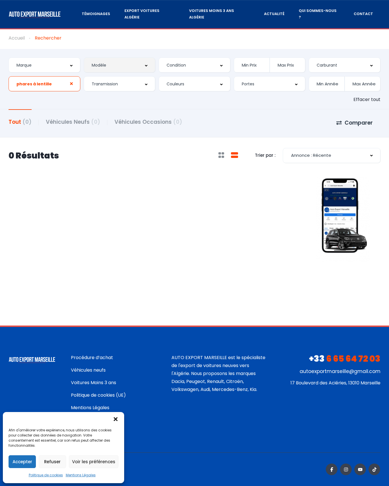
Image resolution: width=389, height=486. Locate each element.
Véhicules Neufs (73, 122)
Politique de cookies (46, 475)
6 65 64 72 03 (344, 359)
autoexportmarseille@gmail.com (340, 371)
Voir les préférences (93, 462)
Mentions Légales (81, 475)
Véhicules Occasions (148, 122)
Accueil (17, 38)
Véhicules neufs (88, 370)
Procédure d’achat (92, 357)
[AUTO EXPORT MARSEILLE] (35, 14)
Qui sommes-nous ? (318, 13)
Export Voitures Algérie (141, 13)
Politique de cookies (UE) (98, 395)
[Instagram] (346, 469)
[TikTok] (374, 469)
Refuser (52, 462)
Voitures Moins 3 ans (93, 382)
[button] (115, 419)
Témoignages (96, 13)
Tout (20, 122)
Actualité (274, 13)
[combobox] (44, 65)
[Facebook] (331, 469)
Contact (363, 13)
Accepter (22, 462)
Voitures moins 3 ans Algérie (211, 13)
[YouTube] (360, 469)
